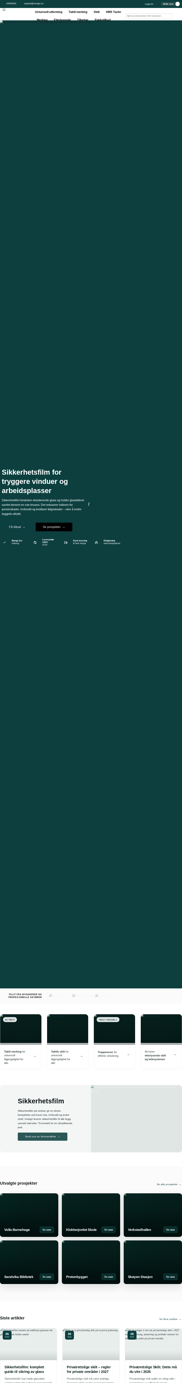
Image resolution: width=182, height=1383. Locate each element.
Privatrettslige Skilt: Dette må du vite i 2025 (153, 1369)
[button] (149, 4)
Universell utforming (48, 11)
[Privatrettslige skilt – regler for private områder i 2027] (91, 1344)
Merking (42, 19)
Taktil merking (78, 11)
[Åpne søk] (127, 10)
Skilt (97, 11)
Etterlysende (62, 19)
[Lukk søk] (127, 21)
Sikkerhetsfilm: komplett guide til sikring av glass (24, 1369)
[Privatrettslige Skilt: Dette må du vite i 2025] (153, 1344)
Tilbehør (82, 19)
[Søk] (135, 21)
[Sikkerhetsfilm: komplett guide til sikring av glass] (28, 1344)
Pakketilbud (103, 19)
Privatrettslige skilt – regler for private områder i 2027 (89, 1369)
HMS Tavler (113, 11)
